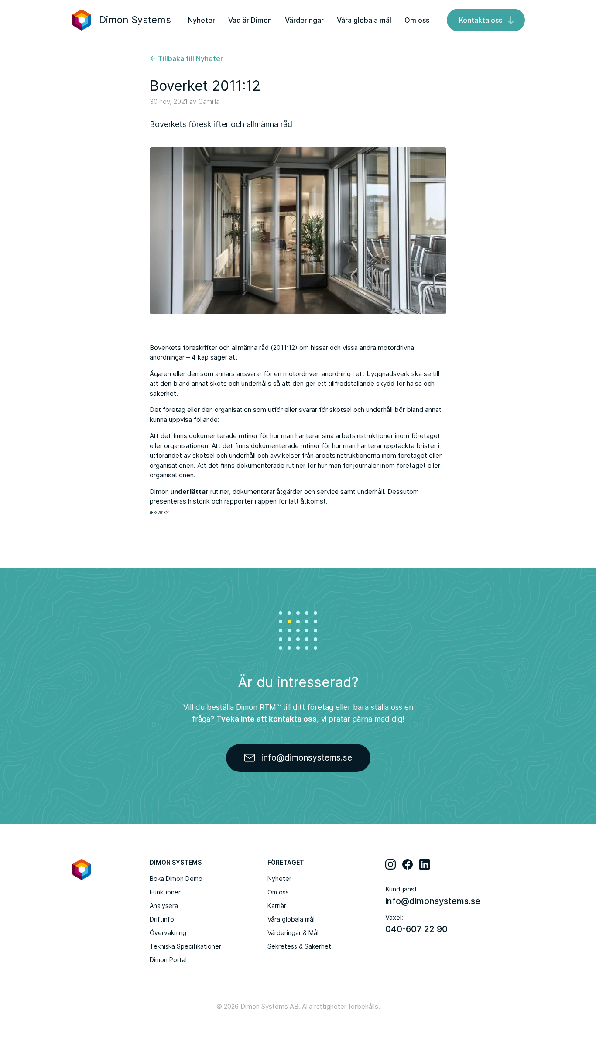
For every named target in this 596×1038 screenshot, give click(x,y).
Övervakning (168, 932)
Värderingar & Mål (293, 932)
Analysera (164, 905)
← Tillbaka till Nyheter (186, 58)
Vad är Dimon (250, 20)
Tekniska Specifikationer (185, 946)
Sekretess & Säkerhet (299, 946)
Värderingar (304, 20)
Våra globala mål (364, 20)
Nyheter (201, 20)
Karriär (276, 905)
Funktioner (165, 892)
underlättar (189, 491)
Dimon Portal (168, 959)
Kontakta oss (480, 20)
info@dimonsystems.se (432, 901)
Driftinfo (162, 919)
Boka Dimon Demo (176, 878)
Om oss (416, 20)
